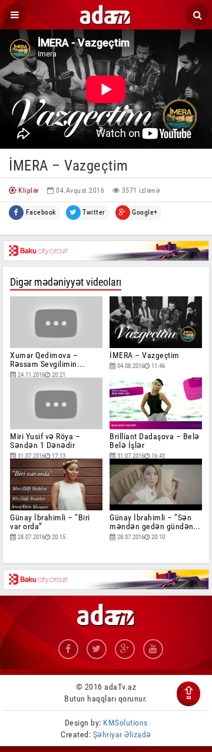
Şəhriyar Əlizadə (122, 734)
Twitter (93, 212)
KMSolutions (125, 722)
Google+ (144, 212)
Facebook (40, 212)
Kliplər (27, 190)
